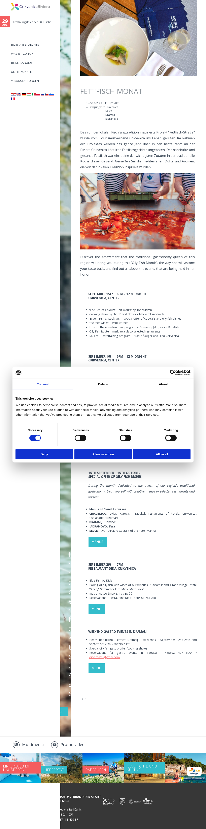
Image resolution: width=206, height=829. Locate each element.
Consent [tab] (43, 384)
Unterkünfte (21, 72)
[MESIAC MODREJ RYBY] (42, 94)
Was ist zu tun (22, 53)
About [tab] (163, 384)
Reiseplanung (21, 63)
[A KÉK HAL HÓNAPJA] (29, 94)
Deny (44, 454)
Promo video (72, 744)
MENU (97, 609)
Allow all (162, 454)
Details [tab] (103, 384)
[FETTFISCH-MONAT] (24, 94)
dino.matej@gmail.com (104, 657)
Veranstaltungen (25, 81)
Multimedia (33, 744)
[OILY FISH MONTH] (18, 94)
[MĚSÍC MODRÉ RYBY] (46, 94)
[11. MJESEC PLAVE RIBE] (13, 94)
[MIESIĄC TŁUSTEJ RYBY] (38, 94)
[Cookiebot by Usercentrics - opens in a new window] (173, 373)
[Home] (8, 1)
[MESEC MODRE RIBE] (51, 94)
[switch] (80, 438)
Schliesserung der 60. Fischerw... (34, 22)
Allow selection (103, 454)
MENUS (98, 542)
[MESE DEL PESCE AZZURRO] (34, 94)
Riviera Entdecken (25, 44)
